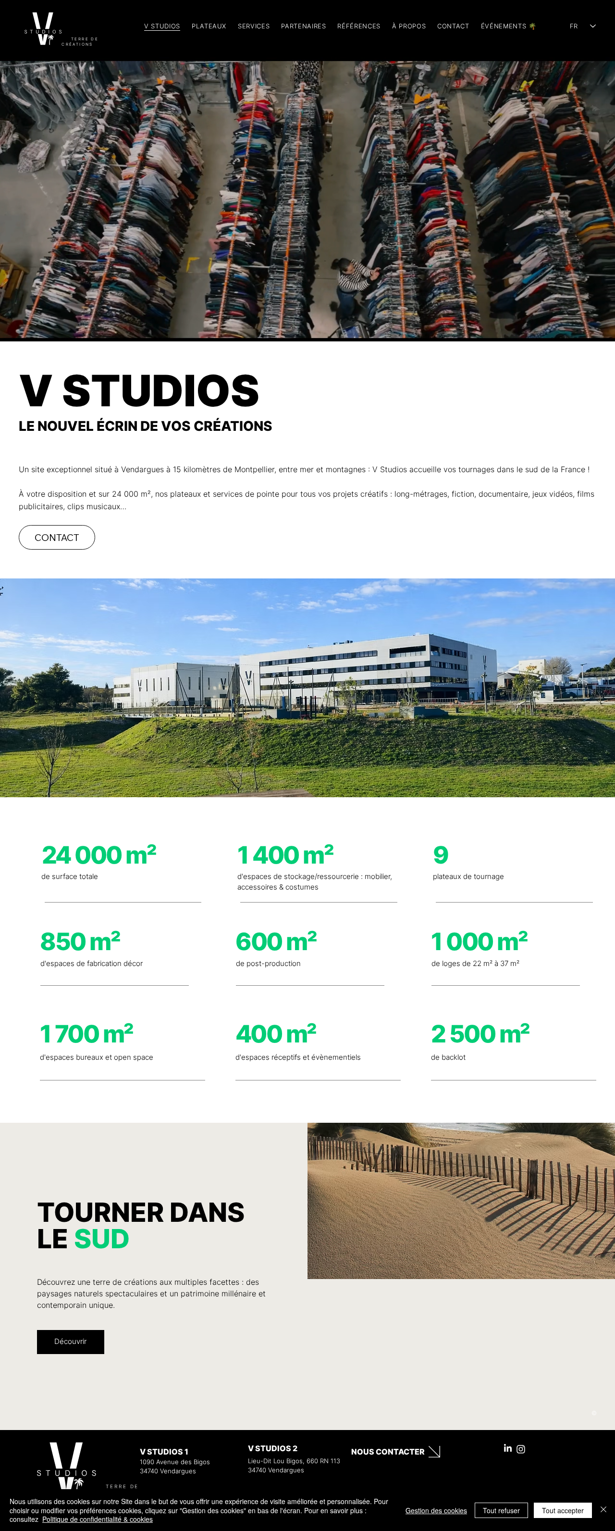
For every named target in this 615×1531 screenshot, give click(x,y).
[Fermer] (603, 1510)
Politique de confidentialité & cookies (97, 1519)
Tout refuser (501, 1510)
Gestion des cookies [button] (436, 1510)
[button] (254, 26)
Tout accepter (563, 1510)
